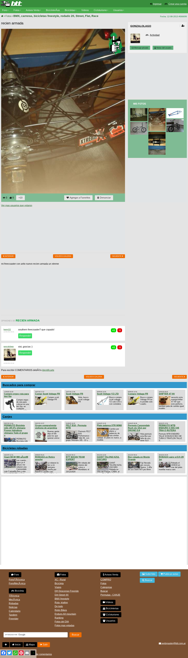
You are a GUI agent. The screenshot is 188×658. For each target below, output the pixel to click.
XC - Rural (60, 579)
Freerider (13, 618)
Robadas (13, 603)
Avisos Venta (33, 10)
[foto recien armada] (157, 109)
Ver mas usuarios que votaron (16, 205)
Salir (45, 644)
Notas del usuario (163, 48)
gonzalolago (9, 346)
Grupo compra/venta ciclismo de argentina (46, 426)
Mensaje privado (141, 48)
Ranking (59, 618)
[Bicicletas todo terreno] (31, 4)
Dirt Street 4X (62, 595)
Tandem (13, 615)
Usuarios (118, 10)
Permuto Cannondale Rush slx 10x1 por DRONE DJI (139, 428)
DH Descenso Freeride (67, 591)
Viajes (58, 587)
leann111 (7, 329)
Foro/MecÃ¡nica (17, 583)
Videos (85, 10)
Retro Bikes (61, 610)
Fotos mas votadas (64, 625)
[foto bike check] (139, 109)
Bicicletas (70, 10)
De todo (59, 606)
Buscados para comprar (19, 385)
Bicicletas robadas (15, 448)
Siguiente (117, 256)
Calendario (14, 611)
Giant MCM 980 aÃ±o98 (16, 457)
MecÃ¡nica (14, 599)
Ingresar (157, 4)
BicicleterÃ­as (53, 10)
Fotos (16, 10)
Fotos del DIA (62, 621)
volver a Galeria (63, 256)
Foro (4, 10)
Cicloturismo (100, 10)
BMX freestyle (62, 598)
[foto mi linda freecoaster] (157, 133)
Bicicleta (19, 591)
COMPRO (105, 579)
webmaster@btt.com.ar (173, 643)
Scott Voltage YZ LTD (108, 394)
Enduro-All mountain (65, 614)
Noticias (13, 607)
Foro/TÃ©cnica (17, 579)
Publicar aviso (170, 574)
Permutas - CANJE (110, 595)
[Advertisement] (54, 229)
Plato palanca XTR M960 (109, 425)
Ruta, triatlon (61, 602)
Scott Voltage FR (74, 394)
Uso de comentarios (41, 654)
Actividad (155, 35)
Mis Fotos (139, 104)
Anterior (9, 256)
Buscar (104, 591)
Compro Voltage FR (138, 394)
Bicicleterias (112, 608)
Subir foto (150, 574)
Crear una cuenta (177, 4)
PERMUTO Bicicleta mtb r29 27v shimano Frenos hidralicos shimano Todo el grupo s (16, 430)
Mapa (31, 644)
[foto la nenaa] (139, 123)
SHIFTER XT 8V (167, 394)
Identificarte (48, 370)
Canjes (7, 416)
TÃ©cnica (14, 596)
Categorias (106, 587)
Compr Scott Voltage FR (47, 394)
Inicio (17, 644)
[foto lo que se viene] (175, 109)
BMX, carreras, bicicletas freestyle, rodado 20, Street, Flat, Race (55, 15)
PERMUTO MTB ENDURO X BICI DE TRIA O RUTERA (169, 428)
